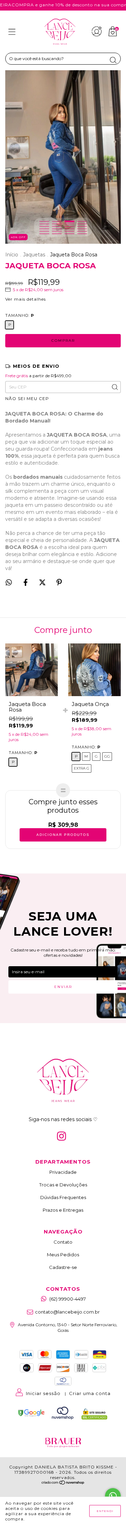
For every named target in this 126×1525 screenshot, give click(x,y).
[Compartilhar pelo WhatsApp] (8, 582)
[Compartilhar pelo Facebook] (26, 582)
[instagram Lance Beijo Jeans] (61, 1136)
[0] (112, 35)
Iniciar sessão (43, 1393)
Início (11, 254)
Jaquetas (34, 254)
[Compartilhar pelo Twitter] (43, 582)
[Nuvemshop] (63, 1483)
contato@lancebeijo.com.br (67, 1312)
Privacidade (63, 1172)
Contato (63, 1242)
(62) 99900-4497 (67, 1299)
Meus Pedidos (63, 1254)
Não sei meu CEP (27, 398)
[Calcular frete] (114, 387)
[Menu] (12, 32)
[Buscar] (113, 60)
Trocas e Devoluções (63, 1184)
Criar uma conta (90, 1393)
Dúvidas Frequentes (63, 1197)
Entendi (105, 1511)
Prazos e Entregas (63, 1210)
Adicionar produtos (63, 835)
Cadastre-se (63, 1267)
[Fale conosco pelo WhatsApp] (113, 1496)
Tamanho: (19, 315)
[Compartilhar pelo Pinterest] (59, 582)
